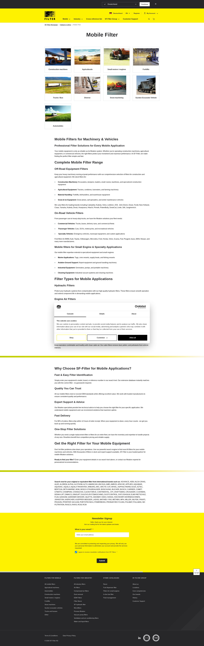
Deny (71, 338)
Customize (101, 338)
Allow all (132, 338)
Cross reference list (94, 19)
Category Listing (65, 25)
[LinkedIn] (139, 638)
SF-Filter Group (111, 19)
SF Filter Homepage (51, 25)
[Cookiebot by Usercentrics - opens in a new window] (138, 306)
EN (127, 13)
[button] (145, 4)
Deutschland (112, 4)
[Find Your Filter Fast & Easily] (149, 19)
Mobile (65, 19)
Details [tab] (102, 314)
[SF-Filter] (50, 15)
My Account (151, 13)
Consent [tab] (70, 314)
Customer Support (130, 19)
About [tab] (134, 314)
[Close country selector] (155, 4)
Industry (77, 19)
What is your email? (83, 529)
